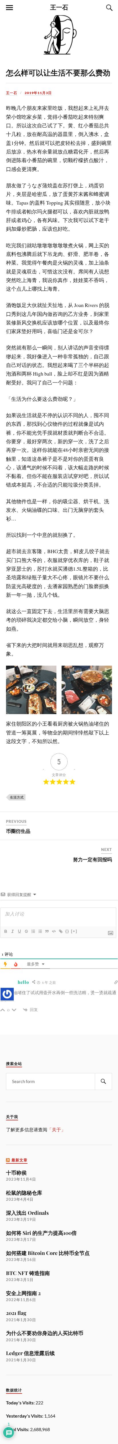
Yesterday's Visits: (25, 1415)
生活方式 (17, 797)
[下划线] (19, 931)
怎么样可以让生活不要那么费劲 (58, 72)
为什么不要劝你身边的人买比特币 (44, 1333)
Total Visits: (18, 1429)
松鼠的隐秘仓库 (24, 1193)
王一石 (59, 7)
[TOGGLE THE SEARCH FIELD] (108, 7)
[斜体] (12, 931)
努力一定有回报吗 (92, 859)
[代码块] (53, 931)
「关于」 (56, 1129)
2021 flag (16, 1313)
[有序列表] (33, 931)
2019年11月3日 (38, 93)
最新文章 (19, 1160)
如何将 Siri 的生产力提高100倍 (41, 1233)
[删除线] (26, 931)
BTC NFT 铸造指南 (28, 1273)
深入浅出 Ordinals (27, 1213)
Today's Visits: (21, 1402)
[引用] (46, 931)
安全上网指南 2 (23, 1293)
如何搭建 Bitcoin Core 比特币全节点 (48, 1253)
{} (67, 931)
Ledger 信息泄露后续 (30, 1353)
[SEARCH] (103, 1081)
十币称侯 (16, 1172)
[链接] (60, 931)
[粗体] (5, 931)
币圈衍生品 (18, 831)
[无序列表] (39, 931)
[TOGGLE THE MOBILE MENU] (9, 7)
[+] (74, 931)
